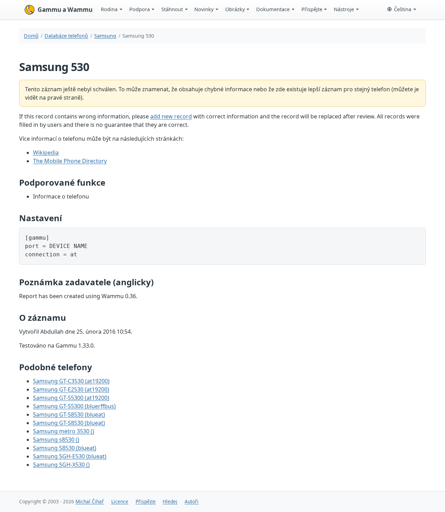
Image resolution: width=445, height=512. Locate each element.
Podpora (139, 9)
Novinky (203, 9)
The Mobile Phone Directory (70, 161)
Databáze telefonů (66, 35)
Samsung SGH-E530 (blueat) (69, 456)
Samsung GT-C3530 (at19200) (71, 381)
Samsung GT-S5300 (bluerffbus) (74, 406)
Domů (31, 35)
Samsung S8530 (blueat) (64, 448)
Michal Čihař (89, 501)
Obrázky (235, 9)
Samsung (105, 35)
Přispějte (311, 9)
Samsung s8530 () (56, 439)
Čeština (402, 9)
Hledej (170, 501)
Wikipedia (46, 152)
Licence (119, 501)
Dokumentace (273, 9)
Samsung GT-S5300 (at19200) (71, 398)
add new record (171, 116)
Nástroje (344, 9)
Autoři (192, 501)
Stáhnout (172, 9)
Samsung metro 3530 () (63, 431)
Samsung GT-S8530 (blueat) (69, 414)
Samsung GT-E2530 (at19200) (71, 389)
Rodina (109, 9)
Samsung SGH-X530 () (61, 464)
